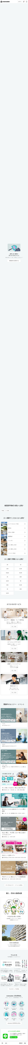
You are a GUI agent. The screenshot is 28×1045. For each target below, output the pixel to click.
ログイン (19, 1)
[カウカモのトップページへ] (5, 1)
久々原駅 (7, 510)
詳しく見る (14, 626)
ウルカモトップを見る (14, 989)
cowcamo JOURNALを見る (14, 1023)
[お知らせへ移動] (23, 1)
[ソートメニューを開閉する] (2, 1043)
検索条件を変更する (14, 260)
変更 (25, 1043)
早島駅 (3, 510)
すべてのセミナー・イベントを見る (14, 885)
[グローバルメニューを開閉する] (26, 1)
